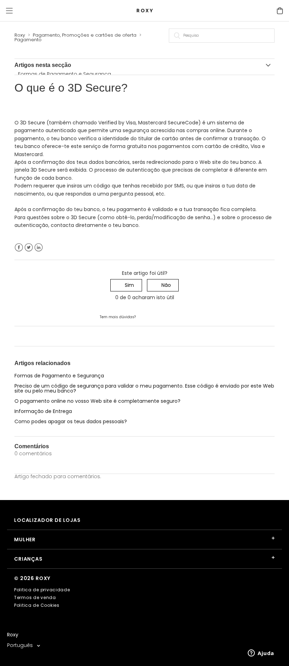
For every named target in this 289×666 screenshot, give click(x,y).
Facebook (18, 247)
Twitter (28, 247)
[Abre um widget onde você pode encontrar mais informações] (261, 653)
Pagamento (28, 39)
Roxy (19, 35)
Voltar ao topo (32, 335)
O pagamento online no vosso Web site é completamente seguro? (97, 401)
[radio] (126, 285)
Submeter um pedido (163, 316)
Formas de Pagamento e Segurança (64, 74)
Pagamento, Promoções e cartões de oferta (84, 35)
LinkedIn (38, 247)
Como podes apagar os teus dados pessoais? (70, 421)
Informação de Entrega (43, 411)
